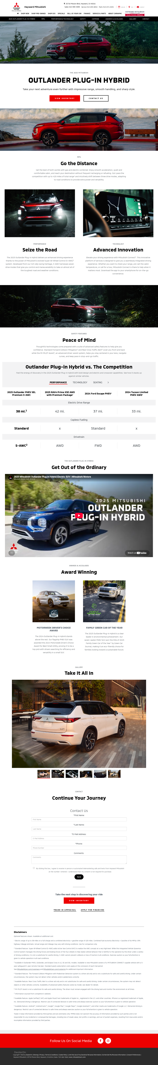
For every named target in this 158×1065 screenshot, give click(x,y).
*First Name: (79, 815)
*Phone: (79, 844)
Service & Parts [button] (99, 13)
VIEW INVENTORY (65, 98)
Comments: (79, 853)
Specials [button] (61, 13)
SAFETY (83, 19)
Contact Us (96, 98)
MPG (43, 19)
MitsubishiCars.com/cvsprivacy (28, 969)
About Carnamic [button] (115, 13)
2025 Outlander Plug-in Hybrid (22, 19)
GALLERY (132, 19)
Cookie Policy (63, 1055)
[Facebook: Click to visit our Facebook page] (100, 1041)
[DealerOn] (20, 1052)
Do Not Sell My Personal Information (114, 1055)
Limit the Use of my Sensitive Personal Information (84, 1055)
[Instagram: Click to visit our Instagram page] (108, 1041)
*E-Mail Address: (79, 834)
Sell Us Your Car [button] (74, 13)
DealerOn (29, 1055)
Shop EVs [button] (51, 13)
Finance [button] (87, 13)
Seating (97, 382)
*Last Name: (79, 825)
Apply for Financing (92, 910)
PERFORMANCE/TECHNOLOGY (62, 19)
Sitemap (36, 1055)
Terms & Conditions (51, 1055)
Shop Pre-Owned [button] (38, 13)
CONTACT (146, 19)
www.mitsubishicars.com (77, 1057)
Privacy (42, 1055)
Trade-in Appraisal (65, 910)
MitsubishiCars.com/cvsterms (54, 969)
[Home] (18, 13)
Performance (58, 382)
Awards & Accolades (114, 19)
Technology (80, 382)
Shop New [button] (25, 13)
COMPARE (95, 19)
